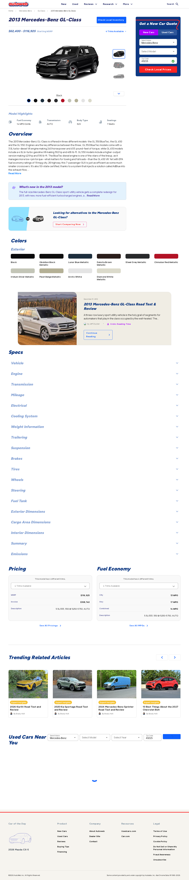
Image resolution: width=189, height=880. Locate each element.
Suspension (20, 448)
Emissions (19, 554)
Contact (93, 841)
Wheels (17, 480)
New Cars (148, 32)
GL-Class (41, 11)
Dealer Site (94, 836)
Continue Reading (91, 335)
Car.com (125, 836)
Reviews (61, 841)
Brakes (16, 458)
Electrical (18, 405)
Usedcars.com (128, 831)
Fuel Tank (19, 501)
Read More (14, 173)
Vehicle (17, 363)
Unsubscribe (159, 859)
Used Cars (167, 32)
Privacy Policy (160, 836)
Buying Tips (63, 846)
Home (10, 11)
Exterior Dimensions (28, 511)
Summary (19, 543)
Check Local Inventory (111, 20)
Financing (62, 851)
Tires (15, 469)
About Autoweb (97, 831)
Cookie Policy (160, 841)
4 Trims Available (115, 31)
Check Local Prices (158, 69)
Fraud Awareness (161, 854)
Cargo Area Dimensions (30, 522)
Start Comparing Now (68, 224)
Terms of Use (160, 831)
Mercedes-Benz (25, 11)
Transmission (22, 384)
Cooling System (24, 416)
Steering (18, 490)
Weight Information (27, 427)
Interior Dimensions (27, 533)
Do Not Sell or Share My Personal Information (165, 848)
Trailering (19, 437)
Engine (16, 374)
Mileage (17, 395)
